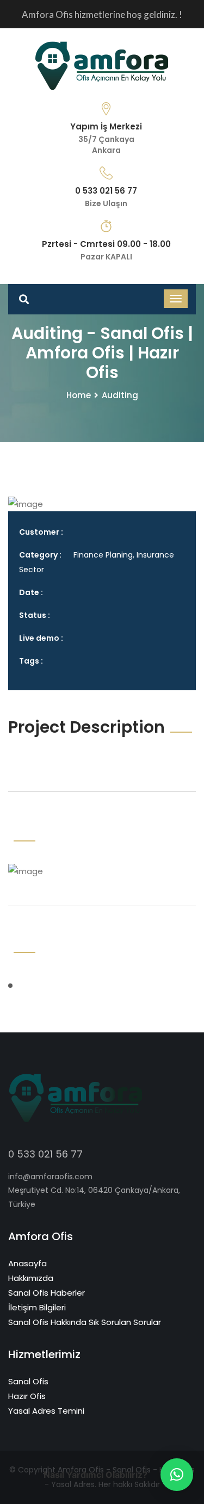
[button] (176, 1474)
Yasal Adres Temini (46, 1410)
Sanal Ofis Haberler (46, 1292)
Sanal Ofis (28, 1381)
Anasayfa (27, 1263)
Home (78, 395)
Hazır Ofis (27, 1396)
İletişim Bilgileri (37, 1307)
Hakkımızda (30, 1278)
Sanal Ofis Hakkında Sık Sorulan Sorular (84, 1322)
